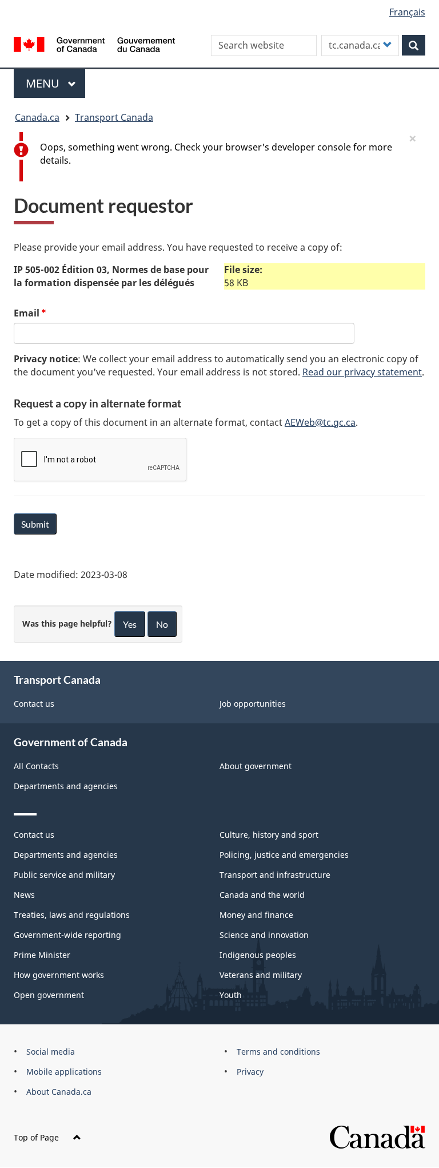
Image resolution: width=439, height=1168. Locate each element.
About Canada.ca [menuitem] (58, 1091)
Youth (231, 994)
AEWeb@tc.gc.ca (320, 422)
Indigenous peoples (258, 954)
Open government (49, 994)
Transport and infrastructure (275, 874)
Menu (44, 83)
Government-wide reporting (67, 934)
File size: (243, 269)
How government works (59, 974)
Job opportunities (253, 703)
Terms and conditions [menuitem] (278, 1051)
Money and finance (256, 914)
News (24, 894)
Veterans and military (261, 974)
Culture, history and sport (269, 834)
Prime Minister (42, 954)
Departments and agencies (66, 786)
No (162, 624)
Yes (130, 624)
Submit (35, 523)
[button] (413, 138)
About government (256, 766)
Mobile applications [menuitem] (64, 1071)
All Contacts (36, 766)
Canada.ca (37, 117)
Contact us (34, 703)
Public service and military (64, 874)
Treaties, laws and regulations (72, 914)
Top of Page (36, 1137)
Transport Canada (114, 117)
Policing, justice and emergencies (284, 854)
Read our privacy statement (362, 372)
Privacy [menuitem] (250, 1071)
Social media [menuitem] (50, 1051)
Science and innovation (264, 934)
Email (26, 313)
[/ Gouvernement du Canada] (94, 43)
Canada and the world (262, 894)
